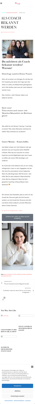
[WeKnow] (17, 3)
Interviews (9, 12)
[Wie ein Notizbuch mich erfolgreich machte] (26, 319)
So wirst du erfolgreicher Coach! (12, 210)
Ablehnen (17, 391)
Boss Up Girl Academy (15, 274)
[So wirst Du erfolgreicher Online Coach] (9, 340)
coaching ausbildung (26, 274)
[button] (32, 367)
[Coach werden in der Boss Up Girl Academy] (9, 321)
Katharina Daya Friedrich (8, 32)
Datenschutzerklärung (19, 400)
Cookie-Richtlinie (8, 400)
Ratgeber (15, 12)
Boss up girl (7, 274)
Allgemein (3, 12)
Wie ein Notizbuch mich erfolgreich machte (25, 328)
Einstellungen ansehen (17, 396)
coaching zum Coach (6, 276)
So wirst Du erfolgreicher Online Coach (6, 349)
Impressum (28, 400)
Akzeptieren (17, 386)
